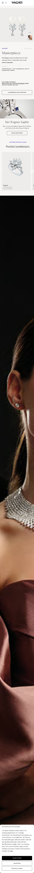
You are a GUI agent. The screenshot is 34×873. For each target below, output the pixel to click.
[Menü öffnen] (3, 2)
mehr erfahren (17, 133)
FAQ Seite (21, 83)
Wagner (5, 185)
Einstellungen (17, 868)
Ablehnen (17, 863)
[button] (32, 25)
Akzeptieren (17, 858)
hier (11, 851)
